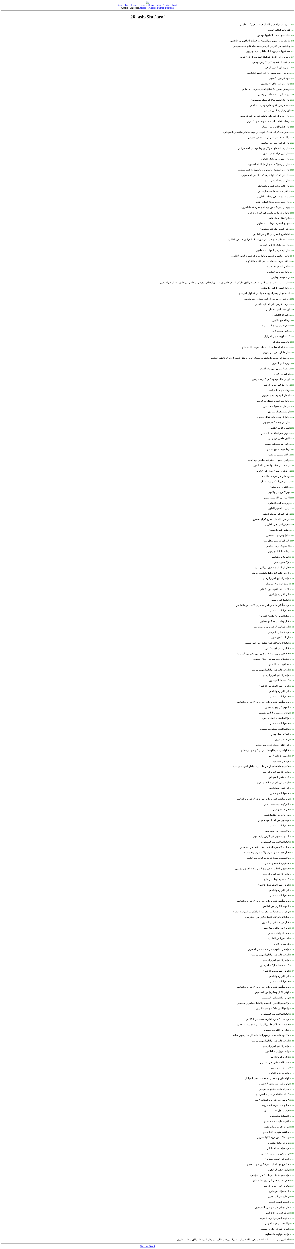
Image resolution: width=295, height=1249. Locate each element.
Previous (167, 5)
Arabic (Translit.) (147, 7)
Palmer (160, 7)
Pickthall (169, 7)
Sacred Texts (124, 5)
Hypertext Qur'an (146, 5)
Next (174, 5)
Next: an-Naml (147, 1246)
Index (158, 5)
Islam (133, 5)
